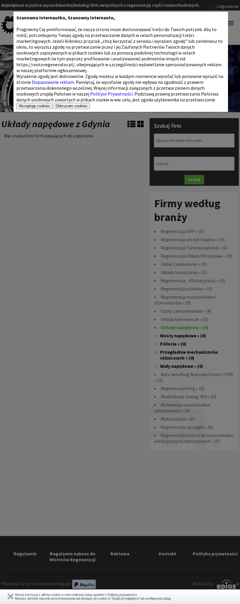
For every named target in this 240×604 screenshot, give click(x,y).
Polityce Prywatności (111, 94)
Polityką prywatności (122, 594)
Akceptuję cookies (34, 106)
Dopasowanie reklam (53, 82)
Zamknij (10, 596)
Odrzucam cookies (72, 106)
